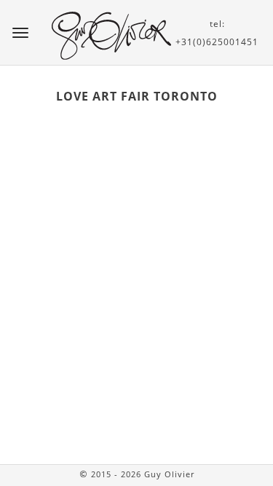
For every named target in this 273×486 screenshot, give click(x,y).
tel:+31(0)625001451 (216, 32)
